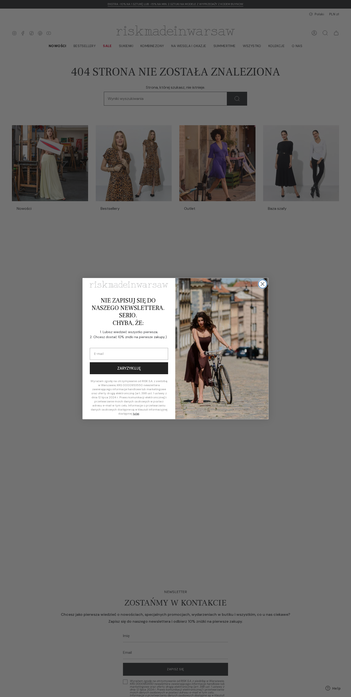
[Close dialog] (262, 284)
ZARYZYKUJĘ (129, 368)
